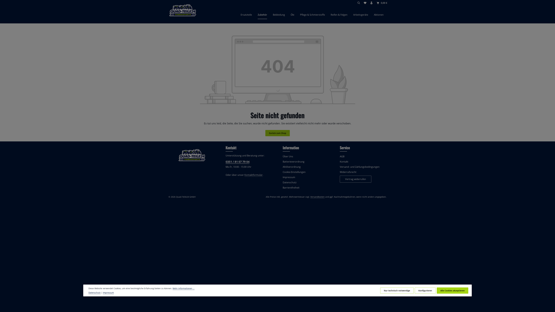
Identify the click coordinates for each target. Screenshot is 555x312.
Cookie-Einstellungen (294, 172)
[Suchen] (359, 3)
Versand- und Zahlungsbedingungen (360, 166)
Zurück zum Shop (277, 133)
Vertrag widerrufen (355, 179)
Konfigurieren (425, 290)
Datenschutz (289, 182)
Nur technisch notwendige (397, 290)
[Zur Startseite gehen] (183, 15)
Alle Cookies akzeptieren (452, 290)
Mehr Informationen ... (184, 288)
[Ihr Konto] (371, 3)
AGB (342, 156)
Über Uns (288, 156)
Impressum (289, 177)
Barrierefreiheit (291, 187)
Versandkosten (317, 196)
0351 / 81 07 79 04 (237, 162)
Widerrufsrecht (348, 172)
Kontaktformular (253, 175)
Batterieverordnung (293, 161)
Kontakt (344, 161)
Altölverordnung (292, 166)
